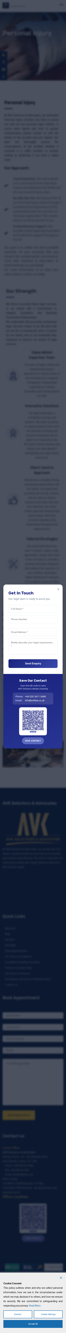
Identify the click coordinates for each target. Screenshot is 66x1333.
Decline (17, 1314)
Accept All (33, 1324)
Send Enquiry (33, 663)
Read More (35, 1305)
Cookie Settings (48, 1314)
